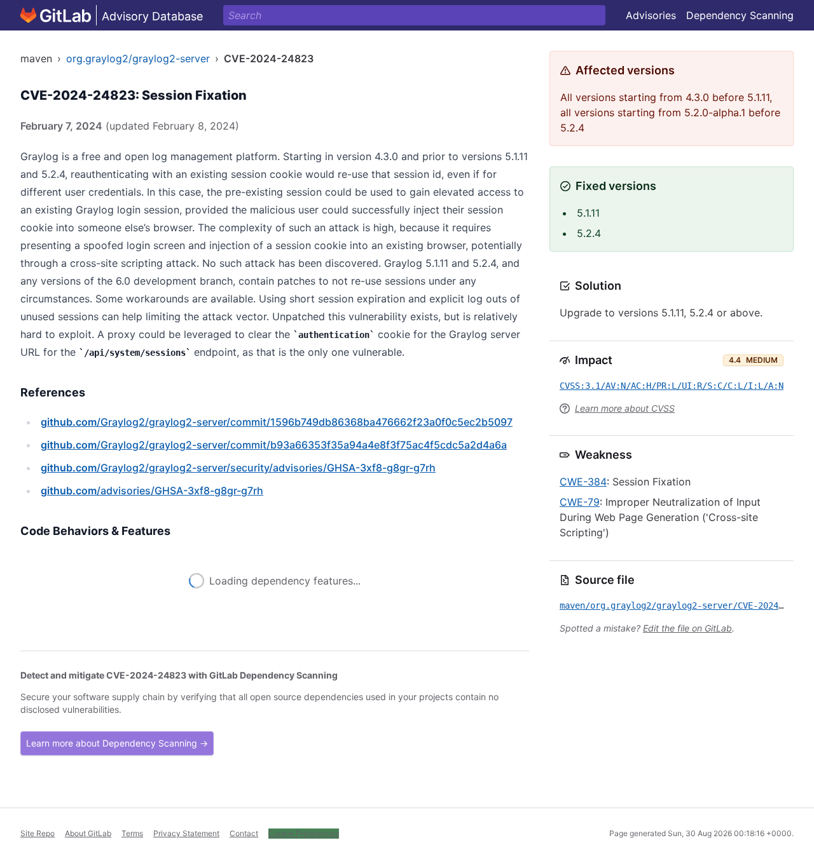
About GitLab (88, 833)
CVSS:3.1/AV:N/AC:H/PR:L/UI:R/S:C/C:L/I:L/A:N (671, 386)
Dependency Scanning (740, 15)
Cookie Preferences (303, 833)
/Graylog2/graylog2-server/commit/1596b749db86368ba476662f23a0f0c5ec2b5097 (277, 422)
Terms (132, 833)
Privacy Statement (186, 833)
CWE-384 (583, 481)
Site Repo (37, 833)
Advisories (651, 15)
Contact (244, 833)
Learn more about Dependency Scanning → (117, 743)
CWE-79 (580, 502)
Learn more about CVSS (625, 408)
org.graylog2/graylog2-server (138, 58)
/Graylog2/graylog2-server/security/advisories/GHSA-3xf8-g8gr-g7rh (238, 467)
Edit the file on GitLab (687, 628)
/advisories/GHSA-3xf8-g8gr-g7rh (152, 490)
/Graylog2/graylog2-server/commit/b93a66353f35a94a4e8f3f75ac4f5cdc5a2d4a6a (274, 444)
